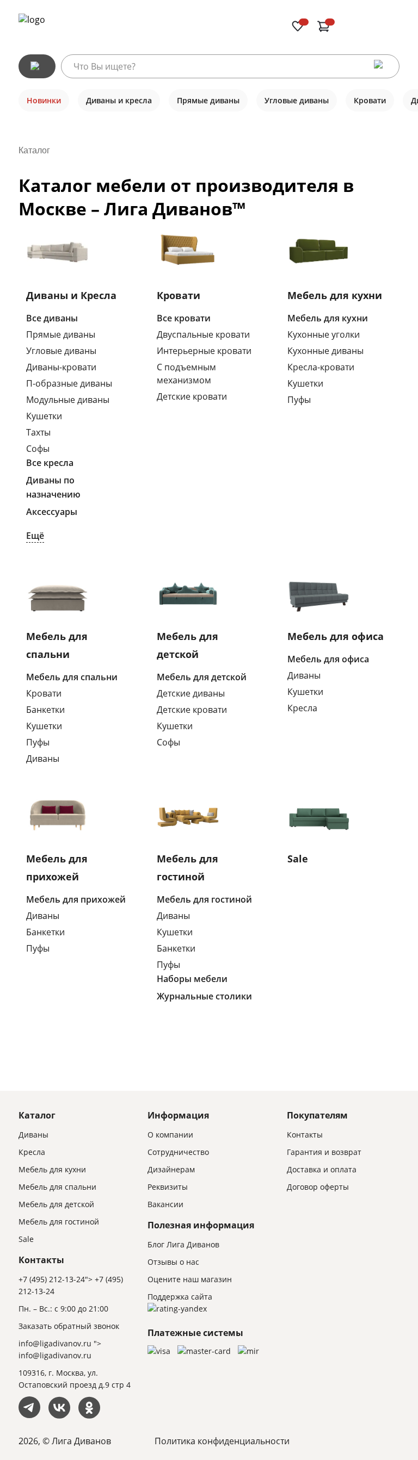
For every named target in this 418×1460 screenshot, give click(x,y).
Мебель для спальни (72, 677)
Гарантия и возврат (324, 1152)
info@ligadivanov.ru (55, 1343)
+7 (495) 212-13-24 (52, 1279)
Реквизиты (167, 1187)
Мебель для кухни (334, 295)
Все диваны (52, 318)
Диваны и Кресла (71, 295)
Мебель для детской (202, 677)
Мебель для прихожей (76, 899)
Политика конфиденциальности (222, 1441)
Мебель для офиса (335, 636)
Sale (297, 858)
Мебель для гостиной (204, 899)
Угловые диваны (61, 351)
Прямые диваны (60, 334)
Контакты (305, 1134)
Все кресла (49, 463)
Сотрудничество (178, 1152)
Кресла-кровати (320, 367)
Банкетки (45, 710)
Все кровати (184, 318)
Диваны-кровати (61, 367)
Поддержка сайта (179, 1296)
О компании (170, 1134)
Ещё (35, 536)
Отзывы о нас (173, 1262)
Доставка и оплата (321, 1169)
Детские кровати (192, 396)
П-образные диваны (69, 383)
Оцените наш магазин (189, 1279)
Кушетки (44, 416)
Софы (38, 449)
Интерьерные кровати (204, 351)
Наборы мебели (192, 979)
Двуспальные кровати (203, 334)
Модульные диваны (67, 400)
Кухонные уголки (323, 334)
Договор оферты (318, 1187)
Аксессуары (51, 512)
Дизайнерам (171, 1169)
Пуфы (299, 400)
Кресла (302, 708)
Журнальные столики (204, 996)
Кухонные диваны (325, 351)
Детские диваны (191, 693)
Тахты (38, 432)
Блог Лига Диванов (183, 1244)
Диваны (42, 759)
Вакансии (165, 1204)
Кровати (178, 295)
